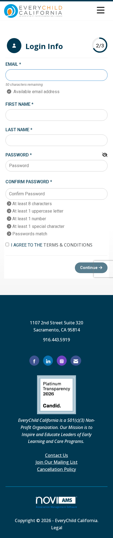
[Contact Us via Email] (75, 361)
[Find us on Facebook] (34, 361)
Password (17, 155)
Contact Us (56, 455)
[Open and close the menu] (85, 10)
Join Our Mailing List (57, 462)
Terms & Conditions (67, 245)
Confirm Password (27, 181)
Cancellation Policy (56, 469)
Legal (56, 528)
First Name (17, 104)
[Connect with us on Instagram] (62, 361)
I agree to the (51, 245)
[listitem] (34, 46)
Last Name (17, 129)
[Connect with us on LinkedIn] (48, 361)
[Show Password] (105, 155)
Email (11, 64)
